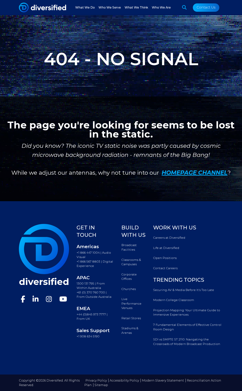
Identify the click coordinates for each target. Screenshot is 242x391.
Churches (128, 289)
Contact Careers (165, 268)
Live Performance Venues (131, 303)
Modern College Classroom (173, 300)
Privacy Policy (96, 380)
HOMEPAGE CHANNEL (194, 172)
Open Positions (165, 258)
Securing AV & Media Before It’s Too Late (183, 290)
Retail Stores (131, 318)
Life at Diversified (166, 248)
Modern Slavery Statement (163, 380)
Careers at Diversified (169, 237)
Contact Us (206, 7)
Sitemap (101, 385)
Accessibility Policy (124, 380)
